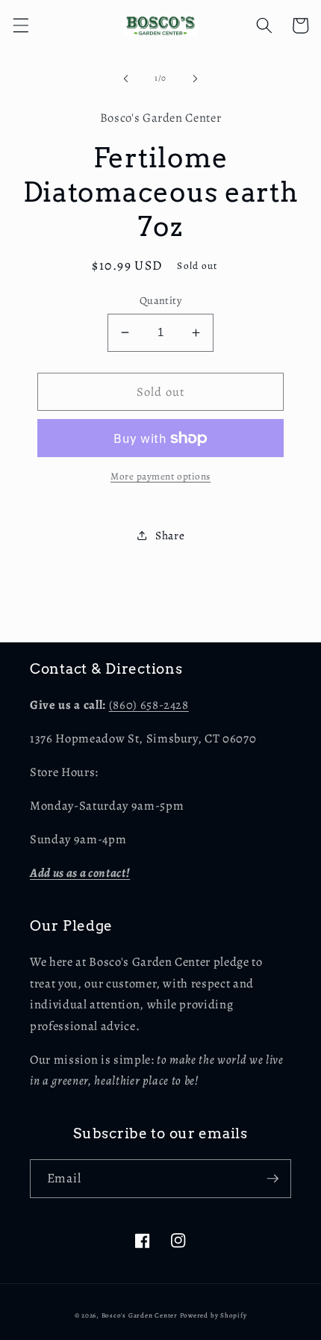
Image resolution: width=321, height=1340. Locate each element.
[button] (20, 25)
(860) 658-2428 (149, 704)
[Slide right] (194, 78)
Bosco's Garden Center (140, 1315)
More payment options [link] (160, 476)
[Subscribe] (272, 1178)
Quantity (161, 300)
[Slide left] (126, 78)
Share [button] (169, 535)
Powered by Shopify (213, 1315)
